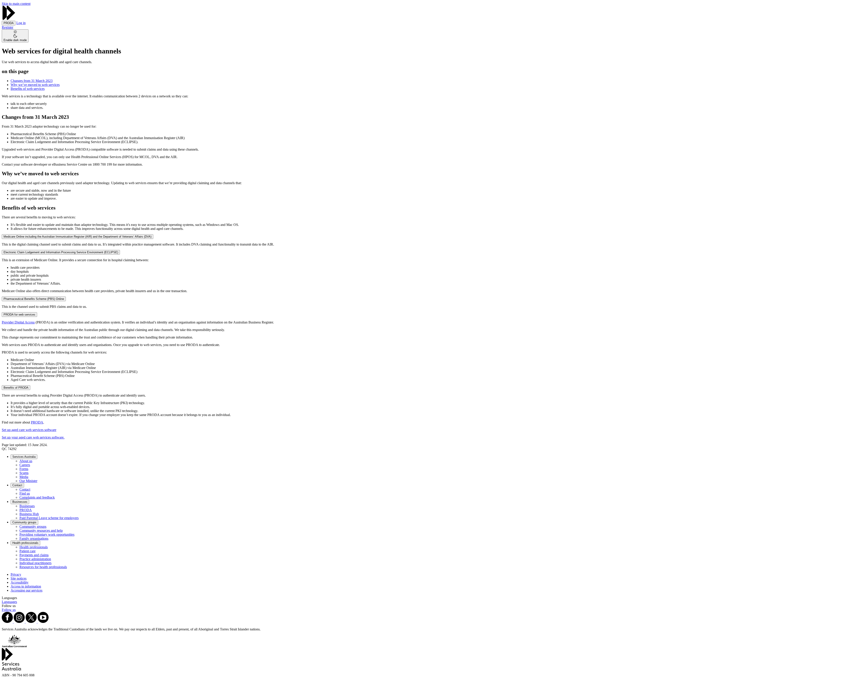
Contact (17, 485)
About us (25, 461)
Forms (23, 469)
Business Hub (29, 514)
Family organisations (33, 538)
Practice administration (35, 559)
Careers (24, 465)
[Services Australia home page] (9, 19)
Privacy (16, 574)
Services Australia (24, 456)
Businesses (19, 501)
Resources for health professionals (43, 567)
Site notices (18, 578)
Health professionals (25, 543)
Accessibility (19, 582)
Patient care (27, 551)
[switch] (15, 35)
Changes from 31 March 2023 (32, 81)
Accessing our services (26, 590)
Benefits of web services (28, 89)
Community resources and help (41, 530)
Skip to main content (16, 4)
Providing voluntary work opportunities (46, 534)
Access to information (26, 586)
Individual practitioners (35, 563)
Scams (23, 473)
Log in (21, 23)
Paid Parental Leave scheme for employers (49, 518)
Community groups (24, 522)
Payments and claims (34, 555)
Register (7, 27)
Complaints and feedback (37, 497)
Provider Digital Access (18, 322)
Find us (24, 493)
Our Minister (28, 481)
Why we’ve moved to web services (35, 85)
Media (23, 477)
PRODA (37, 422)
